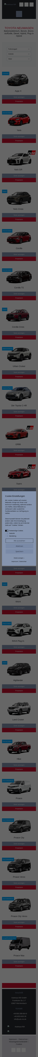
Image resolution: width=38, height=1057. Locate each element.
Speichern (19, 551)
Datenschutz (22, 561)
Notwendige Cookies (16, 531)
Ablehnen (19, 546)
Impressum (15, 561)
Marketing (12, 536)
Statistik (12, 533)
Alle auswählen (19, 541)
